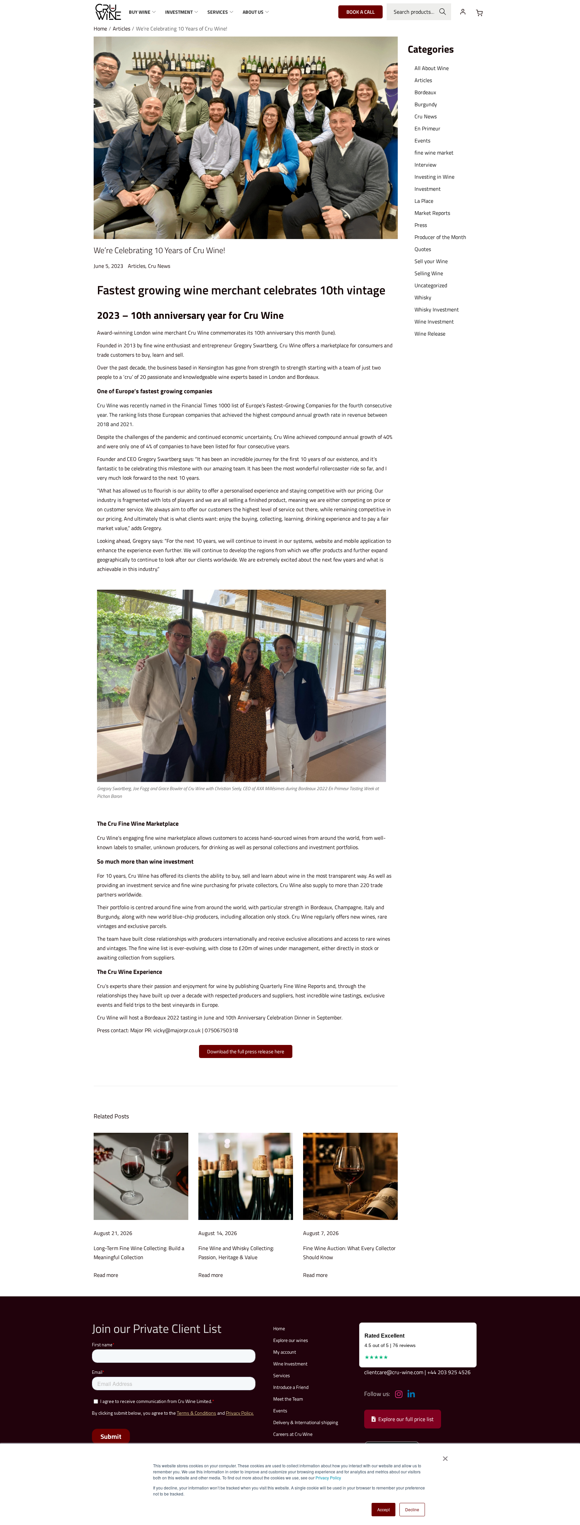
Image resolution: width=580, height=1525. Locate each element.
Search (443, 12)
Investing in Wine (434, 177)
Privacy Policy (328, 1477)
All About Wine (432, 68)
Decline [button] (412, 1509)
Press (421, 225)
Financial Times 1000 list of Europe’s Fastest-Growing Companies (256, 405)
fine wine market (434, 153)
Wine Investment (434, 321)
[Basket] (479, 13)
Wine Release (430, 334)
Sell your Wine (431, 261)
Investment (428, 189)
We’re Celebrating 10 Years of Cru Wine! (159, 250)
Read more (106, 1275)
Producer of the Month (440, 237)
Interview (425, 165)
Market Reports (432, 213)
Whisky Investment (437, 309)
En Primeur (427, 128)
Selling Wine (429, 273)
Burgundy (426, 104)
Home (100, 28)
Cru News (159, 266)
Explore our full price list (406, 1419)
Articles (121, 28)
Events (422, 140)
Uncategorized (431, 285)
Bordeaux (321, 907)
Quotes (423, 249)
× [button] (444, 1456)
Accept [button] (383, 1509)
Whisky (423, 297)
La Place (424, 201)
